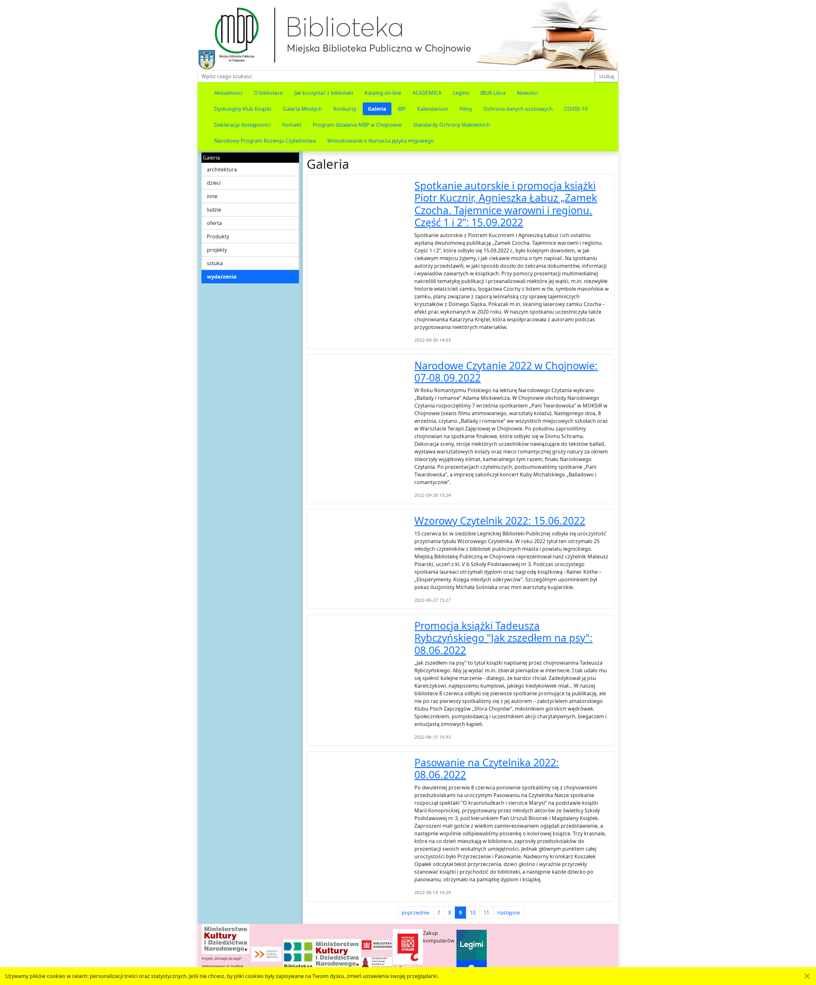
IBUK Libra (493, 92)
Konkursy (344, 108)
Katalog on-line (383, 92)
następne (508, 912)
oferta (214, 223)
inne (212, 196)
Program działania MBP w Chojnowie (357, 124)
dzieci (214, 182)
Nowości (527, 92)
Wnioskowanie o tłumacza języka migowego (380, 140)
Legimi (461, 92)
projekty (217, 249)
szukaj (606, 76)
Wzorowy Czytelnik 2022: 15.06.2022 (499, 520)
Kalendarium (432, 108)
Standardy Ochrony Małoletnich (451, 124)
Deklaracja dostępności (242, 124)
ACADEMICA (426, 92)
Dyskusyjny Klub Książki (242, 108)
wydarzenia (222, 276)
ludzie (214, 209)
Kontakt (291, 124)
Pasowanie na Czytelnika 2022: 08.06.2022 (486, 768)
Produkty (218, 236)
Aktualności (228, 92)
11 (486, 912)
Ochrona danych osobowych (518, 108)
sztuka (215, 263)
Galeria (377, 108)
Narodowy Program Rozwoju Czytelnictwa (265, 140)
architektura (222, 169)
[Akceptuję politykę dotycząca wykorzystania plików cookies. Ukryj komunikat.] (807, 976)
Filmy (466, 108)
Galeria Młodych (302, 108)
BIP (402, 108)
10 (473, 912)
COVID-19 (575, 108)
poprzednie (415, 912)
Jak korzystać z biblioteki (323, 92)
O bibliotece (268, 92)
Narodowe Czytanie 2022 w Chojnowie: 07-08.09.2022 (506, 371)
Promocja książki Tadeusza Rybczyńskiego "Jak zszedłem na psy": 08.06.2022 (503, 638)
